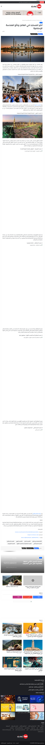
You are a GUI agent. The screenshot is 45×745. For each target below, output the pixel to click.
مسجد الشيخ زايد (11, 543)
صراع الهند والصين (27, 727)
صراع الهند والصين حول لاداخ (19, 727)
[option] (22, 562)
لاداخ (13, 729)
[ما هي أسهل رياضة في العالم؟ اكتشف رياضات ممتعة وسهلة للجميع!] (8, 716)
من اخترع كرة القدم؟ (41, 731)
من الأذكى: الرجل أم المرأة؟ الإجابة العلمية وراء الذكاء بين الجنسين (34, 635)
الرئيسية (40, 20)
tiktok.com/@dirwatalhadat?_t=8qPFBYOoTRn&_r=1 (30, 537)
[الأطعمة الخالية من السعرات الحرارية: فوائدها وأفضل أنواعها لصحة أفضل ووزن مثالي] (22, 716)
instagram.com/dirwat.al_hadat (33, 535)
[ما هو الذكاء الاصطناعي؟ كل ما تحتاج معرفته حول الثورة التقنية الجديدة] (22, 699)
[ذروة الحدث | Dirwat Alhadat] (36, 6)
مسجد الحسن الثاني (37, 543)
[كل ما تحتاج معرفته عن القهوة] (12, 645)
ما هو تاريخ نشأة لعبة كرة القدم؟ (6, 729)
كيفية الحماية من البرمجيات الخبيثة (20, 729)
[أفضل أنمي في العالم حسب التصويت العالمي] (32, 662)
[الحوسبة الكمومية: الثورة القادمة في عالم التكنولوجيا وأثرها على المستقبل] (8, 699)
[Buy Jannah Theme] (22, 12)
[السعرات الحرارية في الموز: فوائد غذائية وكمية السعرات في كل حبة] (8, 708)
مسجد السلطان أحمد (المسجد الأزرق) (24, 543)
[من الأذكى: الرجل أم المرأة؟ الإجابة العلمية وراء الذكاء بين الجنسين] (32, 628)
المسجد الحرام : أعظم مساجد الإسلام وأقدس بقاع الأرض (13, 635)
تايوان (37, 727)
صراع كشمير (12, 727)
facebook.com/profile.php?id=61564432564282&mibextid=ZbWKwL (27, 532)
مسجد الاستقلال (10, 541)
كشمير (27, 729)
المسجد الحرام (27, 541)
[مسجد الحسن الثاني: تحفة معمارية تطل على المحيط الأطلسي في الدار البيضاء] (32, 645)
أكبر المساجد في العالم (36, 541)
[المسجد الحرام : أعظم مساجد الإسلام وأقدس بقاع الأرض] (12, 628)
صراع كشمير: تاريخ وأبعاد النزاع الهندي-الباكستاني (37, 729)
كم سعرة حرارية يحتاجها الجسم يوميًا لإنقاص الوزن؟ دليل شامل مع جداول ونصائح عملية (26, 2)
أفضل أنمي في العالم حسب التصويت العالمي (32, 563)
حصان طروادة (33, 727)
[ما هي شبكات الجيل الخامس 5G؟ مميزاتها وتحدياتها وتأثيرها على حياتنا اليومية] (37, 699)
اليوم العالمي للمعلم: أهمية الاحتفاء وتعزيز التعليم (13, 669)
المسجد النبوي (19, 541)
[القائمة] (1, 6)
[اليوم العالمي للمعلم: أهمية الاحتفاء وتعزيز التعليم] (12, 662)
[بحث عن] (43, 6)
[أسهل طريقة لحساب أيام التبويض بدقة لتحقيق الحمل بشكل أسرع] (37, 708)
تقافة (38, 20)
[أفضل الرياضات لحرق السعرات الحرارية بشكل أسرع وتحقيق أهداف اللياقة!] (37, 716)
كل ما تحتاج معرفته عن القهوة (14, 652)
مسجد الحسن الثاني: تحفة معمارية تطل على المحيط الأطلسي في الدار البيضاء (33, 652)
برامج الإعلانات (42, 727)
